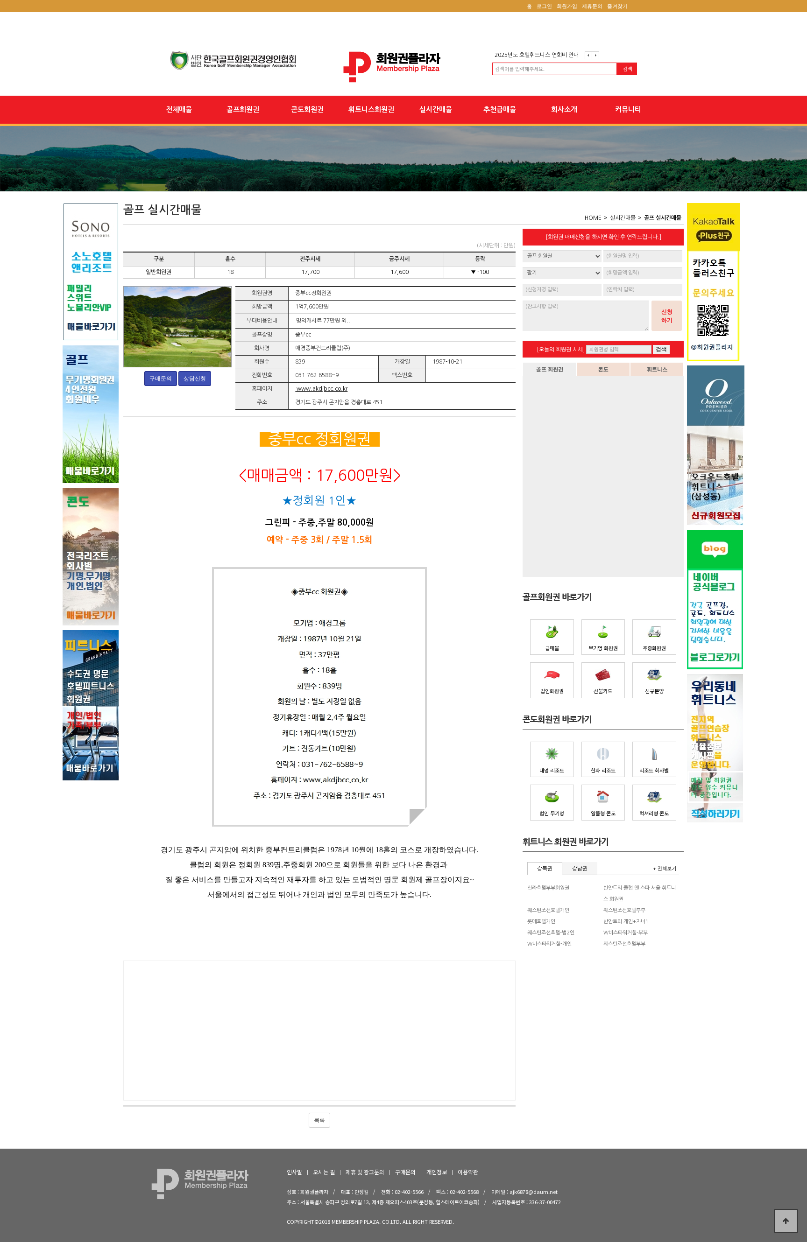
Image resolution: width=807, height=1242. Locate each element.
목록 (319, 1120)
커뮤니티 (628, 109)
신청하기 (666, 316)
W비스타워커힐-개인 (549, 944)
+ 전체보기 (664, 868)
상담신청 (195, 378)
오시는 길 (324, 1172)
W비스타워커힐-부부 (625, 932)
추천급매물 (499, 109)
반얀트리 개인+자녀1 (626, 921)
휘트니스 (657, 369)
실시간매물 (435, 109)
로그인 (544, 6)
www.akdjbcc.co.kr (321, 389)
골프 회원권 (549, 369)
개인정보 (436, 1172)
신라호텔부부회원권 (548, 888)
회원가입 (567, 6)
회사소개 (564, 109)
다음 (595, 55)
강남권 (580, 868)
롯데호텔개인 (541, 921)
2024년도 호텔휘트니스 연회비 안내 (537, 55)
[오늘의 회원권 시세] (561, 349)
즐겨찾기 (617, 6)
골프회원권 (243, 109)
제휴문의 (592, 6)
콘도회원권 (307, 109)
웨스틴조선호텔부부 (624, 910)
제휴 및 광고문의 (365, 1172)
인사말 (294, 1172)
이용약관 (468, 1172)
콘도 (603, 369)
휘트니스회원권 (371, 109)
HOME (593, 218)
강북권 (544, 868)
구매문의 (160, 378)
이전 (588, 55)
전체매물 (179, 109)
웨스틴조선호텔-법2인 (550, 932)
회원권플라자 (403, 67)
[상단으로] (786, 1221)
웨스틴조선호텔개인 (548, 910)
